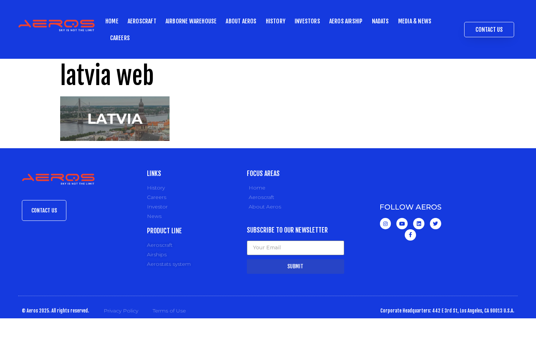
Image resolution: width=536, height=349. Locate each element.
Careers (120, 38)
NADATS (380, 21)
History (276, 21)
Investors (307, 21)
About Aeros (241, 21)
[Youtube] (402, 223)
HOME (112, 21)
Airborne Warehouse (191, 21)
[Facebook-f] (410, 235)
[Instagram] (385, 223)
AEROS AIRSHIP (346, 21)
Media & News (414, 21)
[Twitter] (435, 223)
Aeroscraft (142, 21)
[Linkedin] (418, 223)
